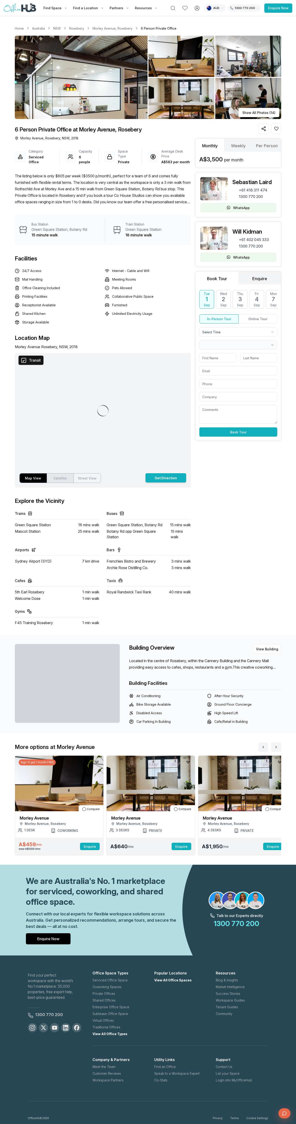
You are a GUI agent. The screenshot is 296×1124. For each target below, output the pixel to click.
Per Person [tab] (267, 145)
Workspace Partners (107, 1080)
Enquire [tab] (259, 278)
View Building (267, 649)
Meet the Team (103, 1067)
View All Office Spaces (173, 980)
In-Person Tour (219, 319)
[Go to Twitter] (43, 1027)
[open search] (173, 8)
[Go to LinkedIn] (65, 1027)
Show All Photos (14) (258, 113)
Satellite (60, 478)
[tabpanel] (238, 159)
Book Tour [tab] (217, 278)
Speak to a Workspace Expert (177, 1073)
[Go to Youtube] (54, 1027)
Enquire (90, 846)
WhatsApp (241, 208)
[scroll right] (276, 747)
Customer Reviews (106, 1073)
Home (19, 28)
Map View (33, 478)
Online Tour (257, 319)
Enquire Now (278, 8)
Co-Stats (160, 1080)
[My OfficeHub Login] (197, 8)
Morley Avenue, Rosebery (112, 28)
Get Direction (166, 478)
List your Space (228, 1073)
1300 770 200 (251, 196)
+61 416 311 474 (253, 190)
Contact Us (224, 1067)
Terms (234, 1118)
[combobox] (238, 332)
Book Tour (238, 432)
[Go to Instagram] (32, 1027)
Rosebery (76, 28)
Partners (116, 8)
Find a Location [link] (85, 8)
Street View (87, 478)
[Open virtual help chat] (284, 1113)
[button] (148, 77)
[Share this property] (264, 129)
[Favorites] (185, 8)
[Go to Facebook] (76, 1027)
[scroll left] (263, 747)
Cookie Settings (257, 1118)
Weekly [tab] (238, 145)
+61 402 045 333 (254, 239)
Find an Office (165, 1067)
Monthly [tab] (210, 145)
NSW (57, 28)
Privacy (218, 1118)
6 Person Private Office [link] (158, 28)
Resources (143, 8)
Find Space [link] (52, 8)
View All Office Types (109, 1034)
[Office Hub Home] (20, 8)
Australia (38, 28)
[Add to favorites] (276, 129)
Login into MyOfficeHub (234, 1080)
